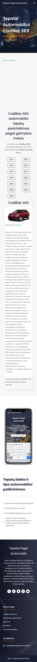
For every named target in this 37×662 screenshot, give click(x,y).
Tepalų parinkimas (10, 614)
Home (5, 60)
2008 (11, 184)
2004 (11, 196)
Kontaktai (6, 626)
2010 (11, 178)
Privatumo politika (10, 629)
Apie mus (6, 622)
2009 (26, 178)
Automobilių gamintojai (12, 618)
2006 (11, 190)
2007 (26, 184)
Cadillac (12, 60)
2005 (26, 190)
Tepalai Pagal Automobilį (14, 3)
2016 (11, 159)
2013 (26, 166)
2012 (11, 172)
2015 (26, 159)
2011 (25, 172)
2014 (11, 166)
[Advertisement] (18, 84)
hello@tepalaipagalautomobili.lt (18, 646)
